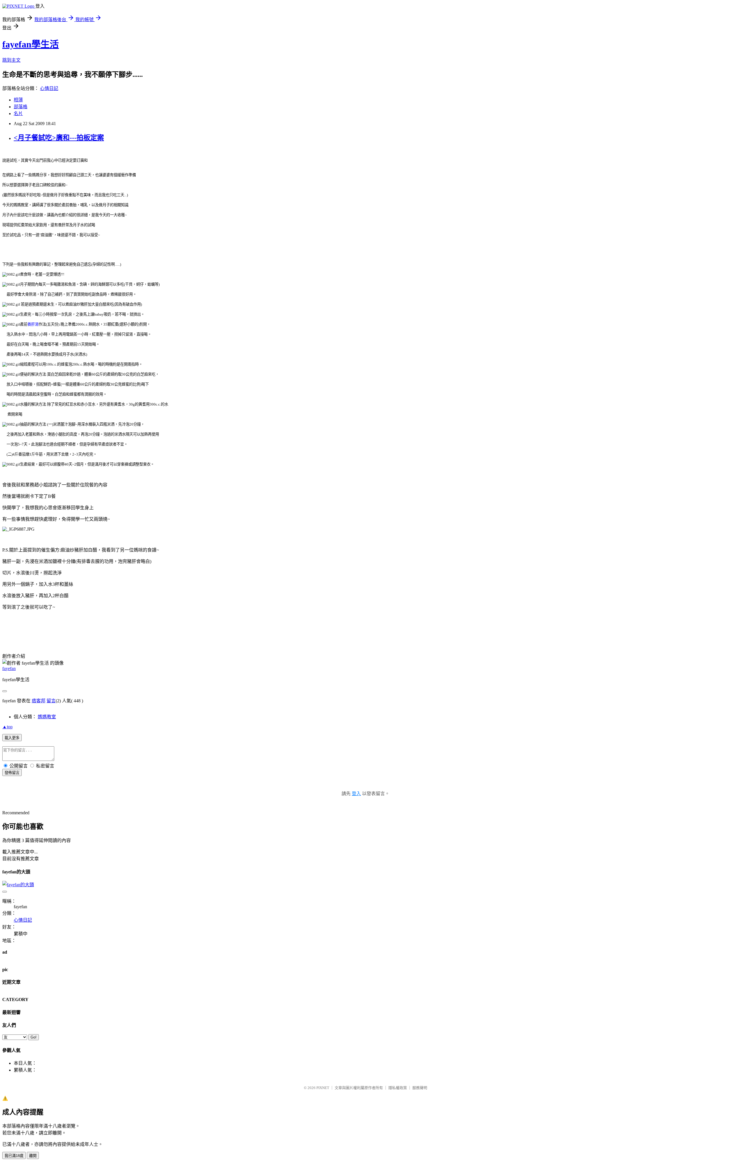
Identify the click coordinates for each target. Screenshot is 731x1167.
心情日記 (49, 88)
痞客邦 (38, 700)
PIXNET (322, 1088)
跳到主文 (11, 60)
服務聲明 (419, 1088)
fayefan (9, 668)
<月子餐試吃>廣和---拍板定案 (59, 137)
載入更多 (12, 738)
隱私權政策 (397, 1088)
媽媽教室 (47, 716)
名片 (18, 113)
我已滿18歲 (14, 1156)
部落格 (20, 106)
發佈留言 (12, 773)
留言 (51, 700)
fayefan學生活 (30, 44)
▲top (7, 726)
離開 (33, 1156)
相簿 (18, 99)
